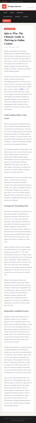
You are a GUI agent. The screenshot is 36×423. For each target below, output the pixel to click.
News (12, 12)
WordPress (21, 420)
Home (5, 12)
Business (20, 12)
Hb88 (21, 89)
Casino (25, 17)
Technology (7, 17)
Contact (7, 21)
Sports (17, 17)
